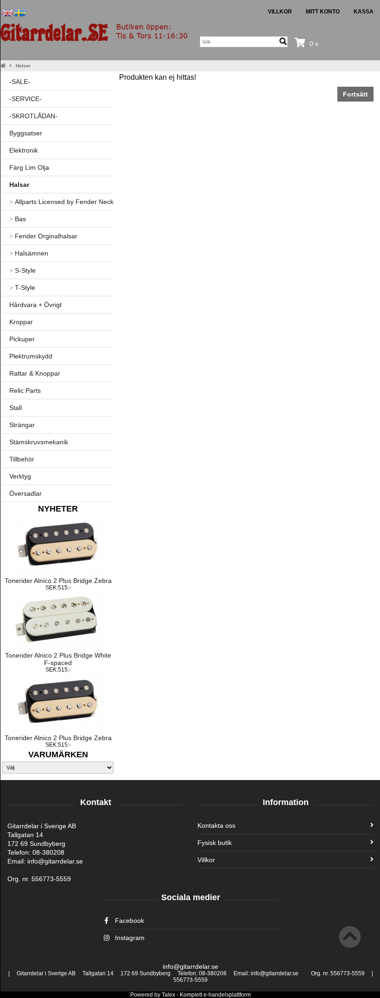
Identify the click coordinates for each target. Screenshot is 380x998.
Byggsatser (25, 133)
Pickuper (22, 339)
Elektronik (23, 150)
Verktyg (20, 476)
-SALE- (19, 81)
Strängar (22, 425)
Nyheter (58, 508)
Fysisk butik (214, 842)
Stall (15, 407)
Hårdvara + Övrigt (35, 304)
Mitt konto (323, 11)
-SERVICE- (25, 98)
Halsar (23, 65)
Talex (168, 995)
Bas (17, 219)
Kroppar (21, 322)
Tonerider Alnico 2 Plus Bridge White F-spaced (58, 659)
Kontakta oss (216, 825)
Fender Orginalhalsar (43, 236)
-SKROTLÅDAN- (33, 116)
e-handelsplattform (227, 995)
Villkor (280, 11)
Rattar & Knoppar (34, 373)
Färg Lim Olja (29, 167)
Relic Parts (25, 390)
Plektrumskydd (30, 356)
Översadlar (25, 493)
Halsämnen (28, 253)
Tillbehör (21, 459)
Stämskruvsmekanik (38, 442)
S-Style (22, 270)
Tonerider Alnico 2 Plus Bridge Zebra (58, 580)
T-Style (22, 287)
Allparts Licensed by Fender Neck (61, 201)
